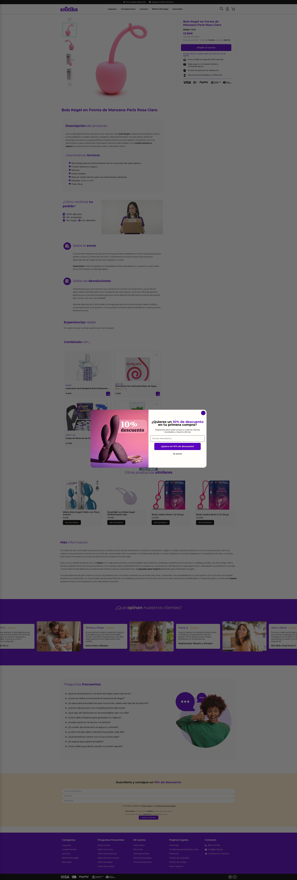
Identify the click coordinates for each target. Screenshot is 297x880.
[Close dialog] (203, 413)
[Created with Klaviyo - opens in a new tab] (148, 469)
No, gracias (177, 454)
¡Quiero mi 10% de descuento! (177, 446)
